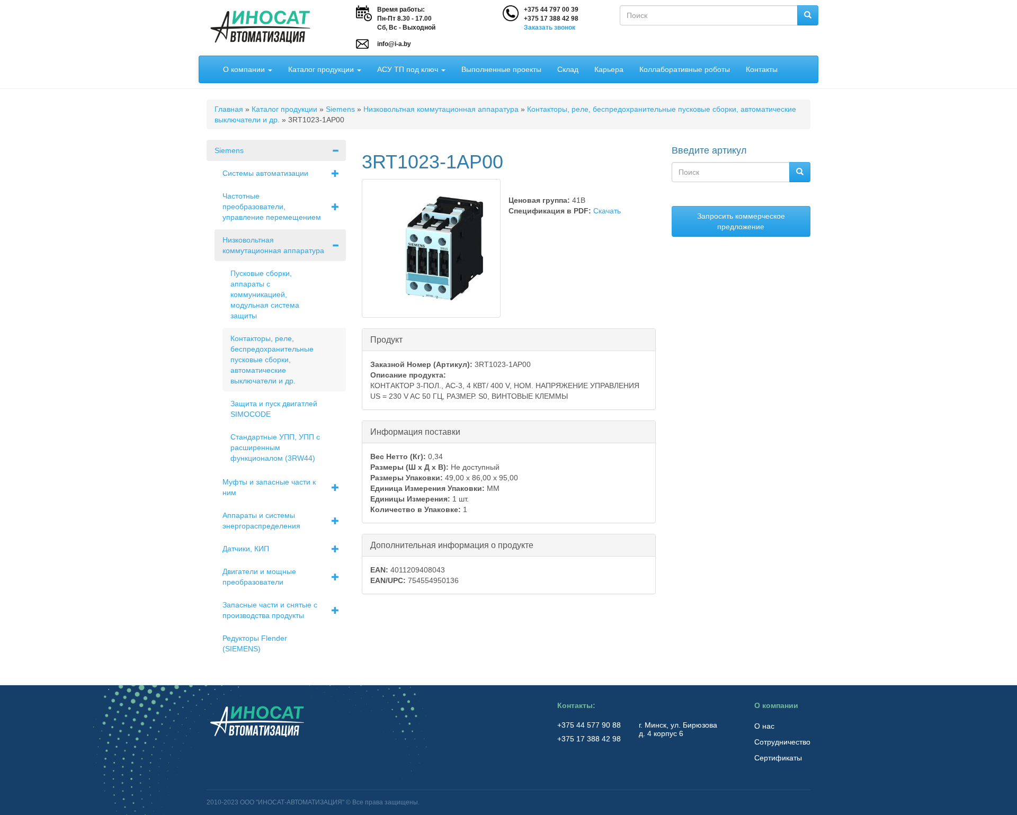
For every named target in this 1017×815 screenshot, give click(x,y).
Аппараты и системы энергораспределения (261, 520)
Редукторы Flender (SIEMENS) (254, 643)
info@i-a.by (394, 44)
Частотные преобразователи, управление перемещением (271, 206)
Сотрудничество (782, 742)
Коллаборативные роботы (684, 69)
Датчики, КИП (245, 548)
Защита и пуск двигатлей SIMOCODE (273, 408)
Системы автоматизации (265, 173)
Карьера (608, 69)
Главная (229, 109)
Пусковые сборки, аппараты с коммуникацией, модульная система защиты (264, 294)
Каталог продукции (322, 69)
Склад (567, 69)
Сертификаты (778, 758)
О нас (764, 726)
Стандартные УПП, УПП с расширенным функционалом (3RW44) (275, 447)
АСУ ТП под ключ (408, 69)
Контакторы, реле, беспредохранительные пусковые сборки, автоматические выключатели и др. (272, 359)
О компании (245, 69)
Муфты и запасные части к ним (269, 487)
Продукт (386, 339)
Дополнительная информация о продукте (451, 545)
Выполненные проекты (501, 69)
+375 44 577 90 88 (590, 725)
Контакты (762, 69)
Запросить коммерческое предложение (741, 221)
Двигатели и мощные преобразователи (259, 576)
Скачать (607, 211)
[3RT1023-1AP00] (431, 249)
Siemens (340, 109)
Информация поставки (415, 431)
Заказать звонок (549, 27)
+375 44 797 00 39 (551, 9)
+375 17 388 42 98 (551, 18)
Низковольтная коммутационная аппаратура (441, 109)
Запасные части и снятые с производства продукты (269, 610)
